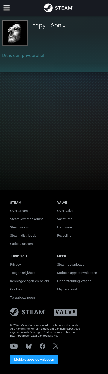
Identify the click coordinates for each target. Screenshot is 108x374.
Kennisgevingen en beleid (29, 281)
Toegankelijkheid (22, 273)
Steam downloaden (71, 264)
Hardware (64, 227)
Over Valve (65, 211)
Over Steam (19, 211)
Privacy (15, 264)
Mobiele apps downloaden (34, 359)
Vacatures (64, 219)
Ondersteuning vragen (74, 281)
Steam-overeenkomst (26, 219)
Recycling (64, 235)
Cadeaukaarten (21, 244)
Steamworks (19, 227)
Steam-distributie (23, 235)
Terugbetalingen (22, 297)
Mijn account (67, 289)
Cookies (16, 289)
